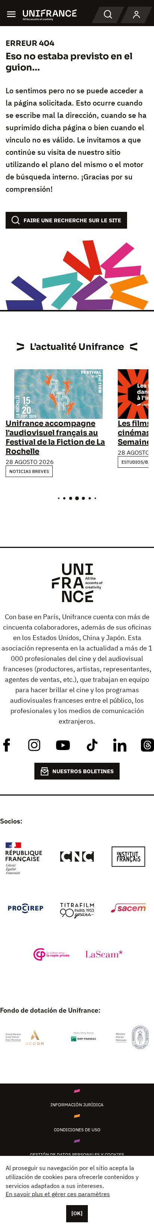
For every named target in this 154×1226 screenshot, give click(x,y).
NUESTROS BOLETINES (83, 771)
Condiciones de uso (77, 1129)
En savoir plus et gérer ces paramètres (58, 1194)
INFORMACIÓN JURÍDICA (77, 1104)
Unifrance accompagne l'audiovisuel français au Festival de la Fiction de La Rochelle (55, 437)
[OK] (77, 1213)
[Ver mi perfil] (136, 15)
